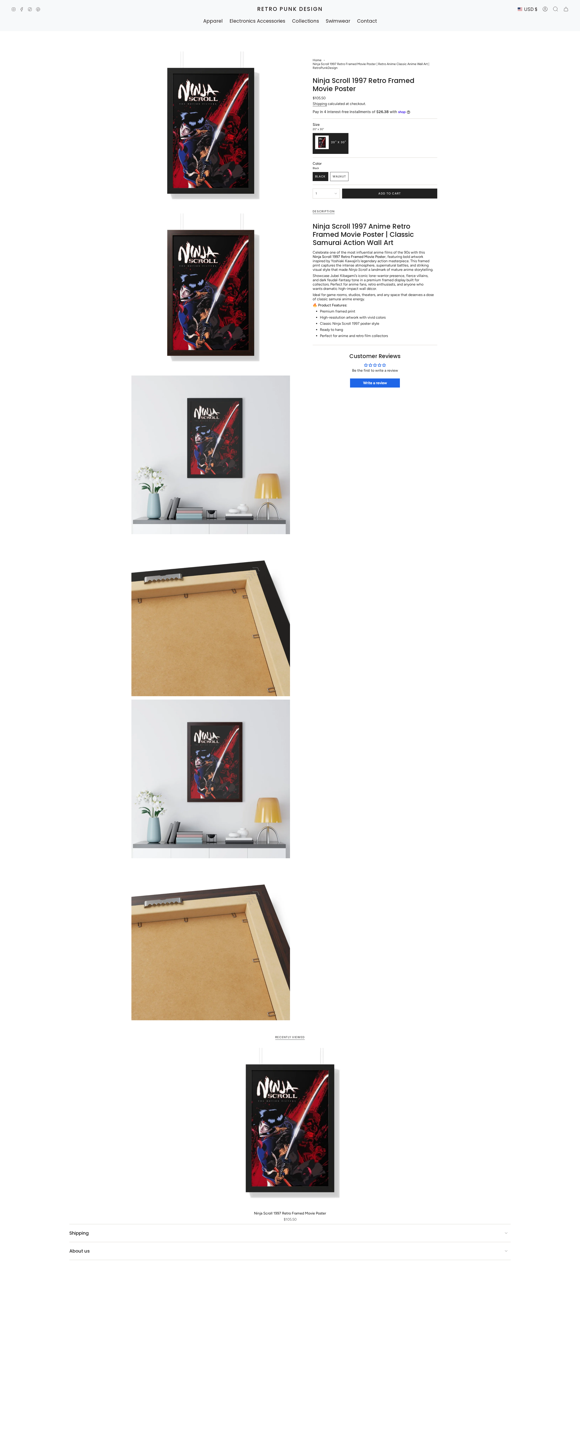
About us (79, 1251)
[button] (213, 21)
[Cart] (566, 9)
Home (317, 60)
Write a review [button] (375, 383)
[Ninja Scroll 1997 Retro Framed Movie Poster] (290, 1128)
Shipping (320, 104)
